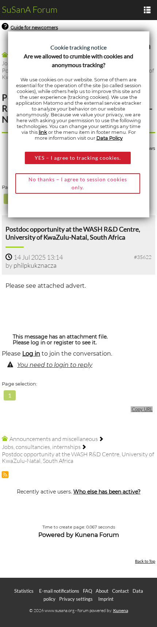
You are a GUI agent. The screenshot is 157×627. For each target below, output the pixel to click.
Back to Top (145, 561)
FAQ (87, 591)
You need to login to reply (54, 364)
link (43, 132)
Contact (120, 591)
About (102, 591)
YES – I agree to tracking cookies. (78, 158)
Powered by (55, 534)
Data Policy (109, 138)
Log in (31, 353)
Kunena (120, 610)
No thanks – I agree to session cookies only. (77, 183)
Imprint (106, 599)
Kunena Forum (97, 534)
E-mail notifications (59, 591)
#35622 (143, 257)
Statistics (24, 591)
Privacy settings (76, 599)
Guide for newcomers (34, 27)
